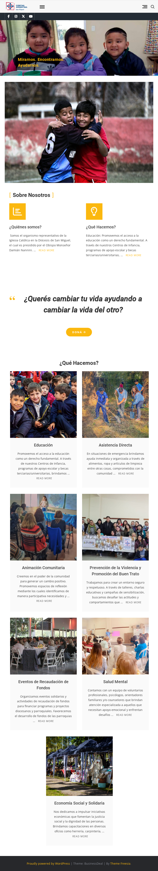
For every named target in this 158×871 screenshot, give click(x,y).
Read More (47, 250)
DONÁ (77, 332)
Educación (43, 445)
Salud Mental (115, 681)
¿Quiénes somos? (25, 226)
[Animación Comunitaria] (43, 527)
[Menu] (42, 7)
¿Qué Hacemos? (101, 226)
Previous (150, 48)
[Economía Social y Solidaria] (79, 766)
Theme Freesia (120, 863)
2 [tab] (149, 66)
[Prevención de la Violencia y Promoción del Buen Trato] (115, 527)
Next (8, 48)
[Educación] (43, 404)
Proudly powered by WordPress (48, 863)
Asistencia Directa (115, 445)
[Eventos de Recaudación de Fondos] (43, 646)
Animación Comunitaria (43, 567)
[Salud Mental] (115, 646)
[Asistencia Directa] (115, 404)
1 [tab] (146, 66)
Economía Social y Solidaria (79, 802)
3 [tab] (152, 66)
